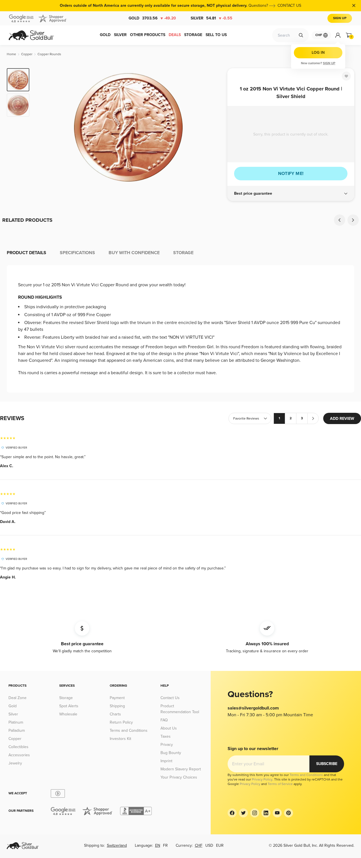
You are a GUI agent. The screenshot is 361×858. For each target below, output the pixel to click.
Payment (117, 697)
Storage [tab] (183, 253)
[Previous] (42, 127)
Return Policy (121, 722)
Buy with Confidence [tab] (134, 253)
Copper (14, 738)
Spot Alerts (68, 706)
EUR (220, 845)
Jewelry (15, 763)
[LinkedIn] (265, 812)
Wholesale (68, 714)
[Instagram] (254, 812)
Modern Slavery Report (180, 769)
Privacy (166, 744)
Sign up (329, 63)
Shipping (117, 706)
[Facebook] (232, 812)
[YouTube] (277, 812)
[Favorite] (346, 76)
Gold (152, 18)
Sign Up (339, 18)
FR (165, 845)
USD (209, 845)
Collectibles (18, 746)
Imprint (166, 761)
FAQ (164, 720)
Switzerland (117, 845)
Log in (318, 52)
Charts (115, 714)
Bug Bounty (170, 752)
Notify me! (291, 173)
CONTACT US (289, 5)
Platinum (15, 722)
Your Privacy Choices (178, 777)
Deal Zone (17, 697)
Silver (211, 18)
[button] (290, 193)
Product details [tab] (26, 253)
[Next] (214, 127)
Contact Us (170, 697)
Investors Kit (120, 738)
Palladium (16, 730)
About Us (168, 728)
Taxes (165, 736)
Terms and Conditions (129, 730)
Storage (66, 697)
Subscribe (326, 763)
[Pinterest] (288, 812)
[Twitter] (243, 812)
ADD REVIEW (342, 418)
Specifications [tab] (77, 253)
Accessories (19, 755)
